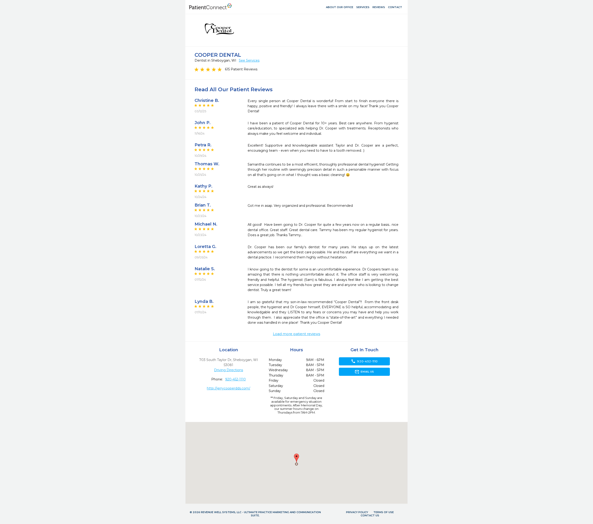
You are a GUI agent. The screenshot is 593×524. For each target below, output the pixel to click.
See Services (249, 60)
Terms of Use (383, 512)
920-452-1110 (235, 379)
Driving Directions (228, 370)
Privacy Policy (357, 512)
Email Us (364, 371)
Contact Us (370, 515)
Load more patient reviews (296, 334)
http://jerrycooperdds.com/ (228, 388)
